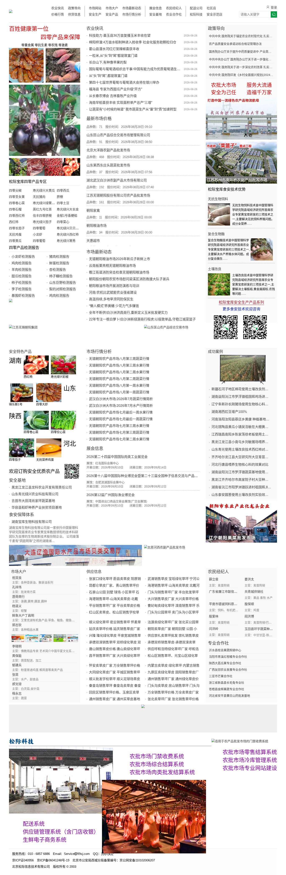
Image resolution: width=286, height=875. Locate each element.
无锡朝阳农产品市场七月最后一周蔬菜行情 (121, 419)
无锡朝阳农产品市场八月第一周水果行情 (119, 385)
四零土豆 (63, 203)
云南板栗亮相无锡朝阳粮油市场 (112, 265)
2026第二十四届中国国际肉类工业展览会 (117, 457)
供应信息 (94, 572)
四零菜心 (63, 222)
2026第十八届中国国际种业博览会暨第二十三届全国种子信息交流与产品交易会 (145, 476)
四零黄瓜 (15, 240)
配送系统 (34, 824)
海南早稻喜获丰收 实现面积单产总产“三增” (120, 102)
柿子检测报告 (22, 282)
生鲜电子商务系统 (44, 840)
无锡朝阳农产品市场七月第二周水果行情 (119, 439)
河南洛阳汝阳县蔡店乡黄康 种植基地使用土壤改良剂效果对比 (241, 419)
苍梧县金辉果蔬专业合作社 (226, 689)
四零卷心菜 (17, 203)
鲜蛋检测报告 (59, 263)
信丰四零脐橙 (42, 215)
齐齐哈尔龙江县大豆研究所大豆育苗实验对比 (241, 457)
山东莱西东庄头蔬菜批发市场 (108, 154)
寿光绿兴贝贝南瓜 (69, 228)
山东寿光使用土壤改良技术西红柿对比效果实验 (241, 449)
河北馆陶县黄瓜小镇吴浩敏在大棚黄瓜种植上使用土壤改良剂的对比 (241, 427)
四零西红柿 (17, 215)
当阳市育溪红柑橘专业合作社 (228, 656)
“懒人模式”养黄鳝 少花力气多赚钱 (114, 306)
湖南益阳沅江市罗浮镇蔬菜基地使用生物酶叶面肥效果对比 (241, 472)
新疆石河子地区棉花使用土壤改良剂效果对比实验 (241, 389)
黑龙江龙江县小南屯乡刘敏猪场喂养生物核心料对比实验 (241, 442)
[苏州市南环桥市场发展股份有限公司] (241, 163)
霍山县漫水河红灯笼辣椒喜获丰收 (114, 49)
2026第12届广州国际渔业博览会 (110, 495)
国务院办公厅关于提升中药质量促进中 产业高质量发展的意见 (241, 51)
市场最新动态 (131, 8)
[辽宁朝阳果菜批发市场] (241, 522)
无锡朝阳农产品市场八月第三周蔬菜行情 (119, 358)
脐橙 (60, 196)
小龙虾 (37, 234)
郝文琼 (17, 684)
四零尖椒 (15, 190)
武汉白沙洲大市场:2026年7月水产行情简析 (121, 405)
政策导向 (74, 8)
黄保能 (17, 655)
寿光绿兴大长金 (68, 209)
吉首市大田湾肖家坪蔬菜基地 (33, 501)
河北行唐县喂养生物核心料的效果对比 (239, 464)
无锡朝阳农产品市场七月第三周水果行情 (119, 426)
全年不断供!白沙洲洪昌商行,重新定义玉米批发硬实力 (128, 312)
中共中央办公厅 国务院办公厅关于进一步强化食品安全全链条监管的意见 (241, 59)
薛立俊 (213, 579)
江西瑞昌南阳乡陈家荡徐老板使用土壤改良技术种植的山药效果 (241, 434)
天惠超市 (93, 229)
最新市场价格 (99, 118)
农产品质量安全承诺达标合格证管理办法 (235, 43)
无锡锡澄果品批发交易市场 (106, 244)
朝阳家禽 (93, 199)
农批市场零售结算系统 (250, 752)
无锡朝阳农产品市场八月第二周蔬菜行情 (119, 379)
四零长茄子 (17, 228)
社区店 (211, 8)
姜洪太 (249, 579)
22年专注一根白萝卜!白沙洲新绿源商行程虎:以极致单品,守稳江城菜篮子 (142, 319)
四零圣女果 (17, 196)
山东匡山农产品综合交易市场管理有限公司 (118, 123)
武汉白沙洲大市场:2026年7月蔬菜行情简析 (121, 399)
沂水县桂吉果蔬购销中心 (225, 650)
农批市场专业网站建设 (250, 768)
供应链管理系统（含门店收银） (61, 832)
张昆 (15, 674)
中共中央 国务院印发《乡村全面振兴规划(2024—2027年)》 (241, 74)
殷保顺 (249, 604)
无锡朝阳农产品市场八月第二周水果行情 (119, 372)
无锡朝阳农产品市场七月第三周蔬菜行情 (119, 432)
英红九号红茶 (42, 209)
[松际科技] (110, 741)
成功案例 (215, 352)
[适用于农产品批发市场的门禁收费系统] (61, 780)
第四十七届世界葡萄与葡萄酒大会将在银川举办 (124, 82)
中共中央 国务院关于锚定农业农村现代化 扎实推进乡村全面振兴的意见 (241, 36)
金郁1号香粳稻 (67, 215)
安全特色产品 (20, 352)
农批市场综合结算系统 (157, 764)
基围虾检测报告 (23, 295)
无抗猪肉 (39, 196)
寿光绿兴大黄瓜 (44, 190)
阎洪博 (249, 616)
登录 (274, 7)
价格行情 (57, 14)
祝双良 (17, 577)
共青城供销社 (254, 591)
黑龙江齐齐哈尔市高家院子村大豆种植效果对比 (241, 479)
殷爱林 (213, 616)
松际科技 (196, 14)
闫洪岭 (213, 628)
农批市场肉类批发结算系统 (162, 772)
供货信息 (74, 14)
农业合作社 (174, 14)
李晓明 (17, 646)
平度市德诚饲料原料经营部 (228, 604)
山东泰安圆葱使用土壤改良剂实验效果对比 (241, 494)
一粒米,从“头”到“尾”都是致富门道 (113, 55)
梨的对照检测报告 (62, 289)
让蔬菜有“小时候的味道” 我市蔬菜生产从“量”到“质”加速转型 (132, 109)
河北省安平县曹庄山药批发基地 (229, 695)
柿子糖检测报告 (61, 276)
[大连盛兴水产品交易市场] (75, 555)
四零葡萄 (39, 228)
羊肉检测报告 (22, 269)
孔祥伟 (17, 587)
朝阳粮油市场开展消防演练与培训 (114, 286)
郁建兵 (17, 665)
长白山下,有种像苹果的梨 (108, 62)
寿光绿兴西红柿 (68, 234)
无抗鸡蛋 (15, 234)
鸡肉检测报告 (22, 263)
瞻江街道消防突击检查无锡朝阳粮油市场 (119, 272)
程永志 (17, 693)
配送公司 (196, 8)
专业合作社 (218, 643)
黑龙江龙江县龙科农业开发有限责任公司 (42, 487)
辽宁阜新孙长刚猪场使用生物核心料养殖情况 (241, 404)
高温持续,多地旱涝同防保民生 (111, 299)
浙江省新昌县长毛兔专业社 (226, 682)
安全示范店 (214, 14)
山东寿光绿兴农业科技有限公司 (35, 494)
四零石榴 (15, 209)
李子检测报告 (22, 289)
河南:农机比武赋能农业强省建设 (113, 292)
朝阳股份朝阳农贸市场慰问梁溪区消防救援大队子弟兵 (129, 279)
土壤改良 (214, 269)
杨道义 (17, 606)
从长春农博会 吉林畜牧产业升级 (113, 96)
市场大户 (112, 8)
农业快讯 (57, 8)
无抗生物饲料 (218, 199)
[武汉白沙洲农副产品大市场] (241, 119)
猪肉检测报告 (59, 256)
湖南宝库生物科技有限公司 (32, 522)
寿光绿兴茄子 (42, 222)
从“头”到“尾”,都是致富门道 (108, 76)
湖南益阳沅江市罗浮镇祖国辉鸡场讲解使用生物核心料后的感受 (241, 396)
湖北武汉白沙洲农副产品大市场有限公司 (116, 169)
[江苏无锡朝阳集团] (75, 335)
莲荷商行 (18, 596)
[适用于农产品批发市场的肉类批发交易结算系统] (154, 816)
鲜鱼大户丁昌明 (23, 615)
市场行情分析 (131, 14)
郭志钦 (17, 625)
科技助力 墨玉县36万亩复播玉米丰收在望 (120, 35)
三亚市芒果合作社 (220, 676)
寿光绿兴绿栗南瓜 (45, 203)
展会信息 (155, 8)
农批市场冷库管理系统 (250, 760)
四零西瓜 (63, 190)
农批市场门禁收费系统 (157, 756)
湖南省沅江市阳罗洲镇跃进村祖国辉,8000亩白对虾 (241, 487)
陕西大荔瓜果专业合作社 (225, 663)
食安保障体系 (21, 514)
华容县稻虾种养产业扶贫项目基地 (37, 507)
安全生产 (95, 14)
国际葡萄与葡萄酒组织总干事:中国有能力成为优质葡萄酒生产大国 (136, 69)
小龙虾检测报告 (23, 256)
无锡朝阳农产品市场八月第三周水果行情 (119, 365)
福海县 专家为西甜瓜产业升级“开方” (115, 89)
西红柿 (13, 222)
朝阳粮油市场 (96, 214)
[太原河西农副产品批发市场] (210, 555)
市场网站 (95, 8)
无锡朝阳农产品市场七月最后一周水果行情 (121, 412)
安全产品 (112, 14)
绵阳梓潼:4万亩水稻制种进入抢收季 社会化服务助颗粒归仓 (132, 42)
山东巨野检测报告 (62, 282)
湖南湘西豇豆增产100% (229, 412)
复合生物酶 (216, 234)
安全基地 (155, 14)
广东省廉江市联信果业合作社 (229, 591)
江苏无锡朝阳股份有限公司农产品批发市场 (118, 184)
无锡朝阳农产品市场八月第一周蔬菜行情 (119, 392)
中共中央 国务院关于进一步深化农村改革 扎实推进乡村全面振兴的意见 (241, 67)
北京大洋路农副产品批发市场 (108, 138)
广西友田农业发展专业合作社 (228, 669)
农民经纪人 (174, 8)
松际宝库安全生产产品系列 (241, 302)
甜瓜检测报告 (22, 276)
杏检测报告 (57, 269)
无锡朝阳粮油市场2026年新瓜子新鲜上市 (119, 259)
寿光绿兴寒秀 (66, 240)
